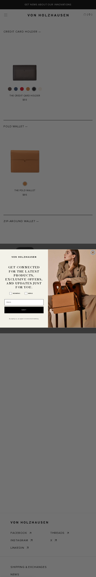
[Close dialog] (93, 252)
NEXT (24, 310)
